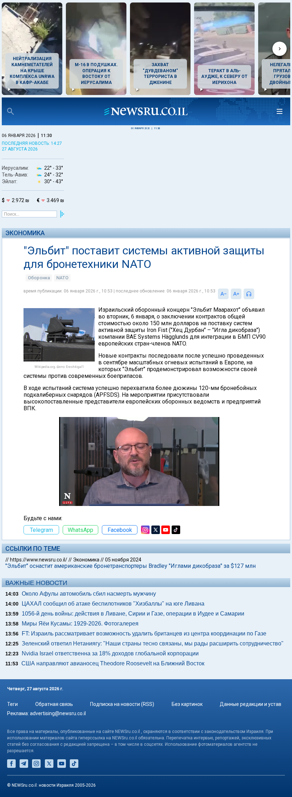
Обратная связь (54, 704)
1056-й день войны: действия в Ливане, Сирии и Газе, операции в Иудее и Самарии (133, 614)
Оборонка (39, 277)
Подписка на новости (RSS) (122, 704)
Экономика (25, 233)
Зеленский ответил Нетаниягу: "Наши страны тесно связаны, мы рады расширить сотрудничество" (152, 643)
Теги (12, 704)
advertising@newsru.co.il (58, 713)
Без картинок (187, 704)
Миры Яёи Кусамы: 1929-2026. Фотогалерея (80, 624)
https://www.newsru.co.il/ (38, 560)
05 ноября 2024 (123, 560)
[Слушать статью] (256, 294)
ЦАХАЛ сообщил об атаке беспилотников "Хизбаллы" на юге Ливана (113, 604)
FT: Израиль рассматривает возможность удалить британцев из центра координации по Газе (144, 633)
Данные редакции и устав (250, 704)
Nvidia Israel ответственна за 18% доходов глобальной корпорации (110, 653)
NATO (62, 277)
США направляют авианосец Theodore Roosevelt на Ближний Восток (112, 663)
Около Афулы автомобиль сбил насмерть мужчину (89, 594)
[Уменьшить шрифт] (223, 294)
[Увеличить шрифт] (236, 294)
